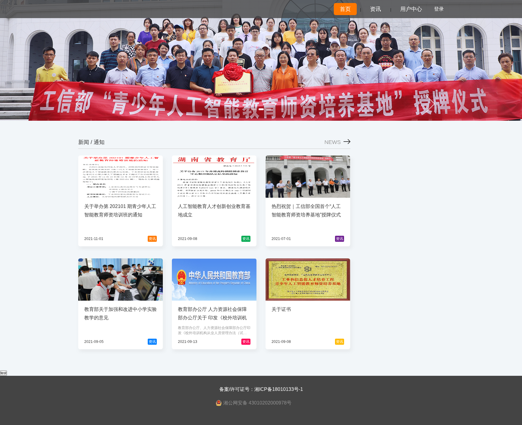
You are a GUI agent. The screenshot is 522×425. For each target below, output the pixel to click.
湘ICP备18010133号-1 (278, 389)
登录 (439, 8)
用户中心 (411, 9)
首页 (345, 9)
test (3, 373)
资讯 (375, 9)
